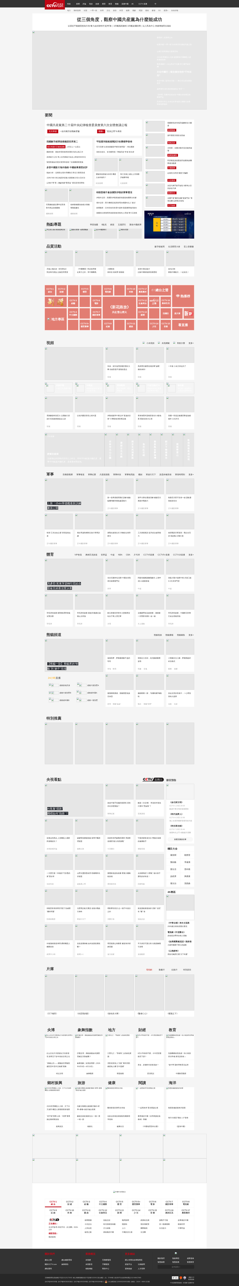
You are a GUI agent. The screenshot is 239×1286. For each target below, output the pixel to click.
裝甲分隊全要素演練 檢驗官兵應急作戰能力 (149, 499)
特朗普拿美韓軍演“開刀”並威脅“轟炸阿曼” (59, 910)
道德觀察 (141, 954)
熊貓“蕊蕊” (117, 704)
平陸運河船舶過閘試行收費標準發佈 (114, 141)
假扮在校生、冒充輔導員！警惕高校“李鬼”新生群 (115, 152)
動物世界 (181, 1224)
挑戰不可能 (163, 1220)
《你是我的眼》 (83, 1014)
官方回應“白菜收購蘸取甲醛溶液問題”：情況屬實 (115, 147)
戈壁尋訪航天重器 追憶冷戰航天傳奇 (88, 910)
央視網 (88, 1260)
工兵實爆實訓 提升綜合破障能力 (149, 534)
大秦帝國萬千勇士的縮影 (177, 945)
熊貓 (117, 4)
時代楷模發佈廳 (109, 1224)
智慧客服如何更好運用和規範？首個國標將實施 (65, 162)
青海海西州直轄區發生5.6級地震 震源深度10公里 (149, 417)
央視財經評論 (52, 849)
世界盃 (104, 555)
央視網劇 (165, 343)
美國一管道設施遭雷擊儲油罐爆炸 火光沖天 (179, 417)
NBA (120, 555)
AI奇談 (89, 385)
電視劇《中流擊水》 (176, 932)
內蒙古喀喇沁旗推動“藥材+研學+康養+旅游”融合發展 (88, 1107)
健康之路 (80, 849)
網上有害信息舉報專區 (133, 1260)
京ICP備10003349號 (81, 1282)
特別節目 (187, 970)
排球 (109, 589)
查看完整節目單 (180, 839)
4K (132, 4)
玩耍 (176, 704)
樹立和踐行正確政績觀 (56, 147)
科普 (121, 10)
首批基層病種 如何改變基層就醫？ (88, 945)
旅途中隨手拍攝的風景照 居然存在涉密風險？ (119, 804)
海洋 (172, 1083)
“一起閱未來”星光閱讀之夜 (148, 1108)
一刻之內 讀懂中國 (63, 388)
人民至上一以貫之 (73, 147)
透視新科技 (111, 884)
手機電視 (105, 1264)
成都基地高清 (65, 685)
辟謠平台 (128, 1264)
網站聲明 (48, 1269)
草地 (109, 669)
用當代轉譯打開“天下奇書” (178, 954)
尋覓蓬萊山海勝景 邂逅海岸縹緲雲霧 (119, 945)
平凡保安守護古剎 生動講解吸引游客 (149, 945)
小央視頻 (150, 343)
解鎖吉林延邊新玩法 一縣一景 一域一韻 (88, 1117)
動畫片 (162, 970)
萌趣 (139, 669)
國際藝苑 (144, 1228)
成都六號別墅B (65, 693)
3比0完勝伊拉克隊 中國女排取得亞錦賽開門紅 (119, 579)
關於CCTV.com (51, 1264)
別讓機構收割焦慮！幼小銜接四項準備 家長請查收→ (179, 1054)
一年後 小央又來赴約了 (177, 366)
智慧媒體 (161, 1262)
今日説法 (88, 1224)
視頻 (91, 4)
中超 (113, 555)
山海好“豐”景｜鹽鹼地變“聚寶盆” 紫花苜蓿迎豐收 (65, 183)
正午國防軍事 (52, 544)
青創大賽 (181, 343)
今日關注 (110, 849)
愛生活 (173, 869)
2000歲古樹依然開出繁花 (177, 926)
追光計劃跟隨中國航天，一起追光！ (178, 270)
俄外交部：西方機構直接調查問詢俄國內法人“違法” (116, 203)
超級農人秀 (81, 884)
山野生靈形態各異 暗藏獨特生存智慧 (88, 874)
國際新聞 (49, 214)
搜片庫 (177, 313)
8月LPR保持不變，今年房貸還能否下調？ (149, 1054)
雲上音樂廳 (189, 247)
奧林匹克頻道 (91, 555)
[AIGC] (167, 4)
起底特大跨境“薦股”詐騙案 (177, 173)
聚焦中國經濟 (135, 225)
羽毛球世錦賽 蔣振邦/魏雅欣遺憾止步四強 (89, 614)
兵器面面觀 (105, 474)
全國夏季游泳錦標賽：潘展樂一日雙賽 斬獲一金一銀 (149, 614)
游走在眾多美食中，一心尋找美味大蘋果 (179, 694)
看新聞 (173, 855)
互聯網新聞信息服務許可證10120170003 (58, 1278)
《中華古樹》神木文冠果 (178, 923)
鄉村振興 (77, 10)
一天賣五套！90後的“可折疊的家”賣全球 (58, 874)
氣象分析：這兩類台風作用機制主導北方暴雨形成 (66, 173)
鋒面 (112, 225)
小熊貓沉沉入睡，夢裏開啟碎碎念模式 (179, 659)
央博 (102, 10)
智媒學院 (175, 1258)
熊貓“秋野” (148, 704)
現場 (109, 377)
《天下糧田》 (52, 1014)
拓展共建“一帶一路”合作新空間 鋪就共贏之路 (174, 44)
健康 (127, 10)
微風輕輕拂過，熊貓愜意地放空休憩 (118, 694)
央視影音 (89, 1264)
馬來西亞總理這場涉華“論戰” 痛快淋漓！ (149, 367)
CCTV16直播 (179, 555)
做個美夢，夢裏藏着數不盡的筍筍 (118, 659)
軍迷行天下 (151, 474)
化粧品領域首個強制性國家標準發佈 (118, 1117)
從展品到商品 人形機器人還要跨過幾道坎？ (58, 839)
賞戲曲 (187, 883)
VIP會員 (78, 555)
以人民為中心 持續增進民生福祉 (157, 26)
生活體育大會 (174, 247)
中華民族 (181, 1228)
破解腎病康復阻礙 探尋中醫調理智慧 (88, 839)
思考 (109, 704)
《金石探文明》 (176, 802)
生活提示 (162, 1228)
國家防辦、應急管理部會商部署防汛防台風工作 (65, 152)
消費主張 (110, 919)
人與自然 (88, 1228)
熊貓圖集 (181, 635)
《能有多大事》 (113, 1014)
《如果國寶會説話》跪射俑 (179, 941)
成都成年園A (92, 693)
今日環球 (171, 180)
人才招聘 (141, 1269)
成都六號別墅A (93, 685)
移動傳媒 (89, 1269)
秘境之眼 (88, 1232)
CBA (128, 555)
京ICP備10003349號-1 (96, 1282)
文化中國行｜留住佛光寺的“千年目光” (171, 72)
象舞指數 (85, 1030)
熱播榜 (185, 296)
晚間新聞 (125, 1220)
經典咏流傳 (145, 1220)
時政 (69, 4)
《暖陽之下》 (173, 1014)
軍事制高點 (130, 474)
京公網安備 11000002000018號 (119, 1282)
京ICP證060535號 (51, 1282)
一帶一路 (93, 10)
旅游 (115, 10)
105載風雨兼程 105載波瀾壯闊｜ (128, 26)
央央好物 (174, 10)
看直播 (183, 325)
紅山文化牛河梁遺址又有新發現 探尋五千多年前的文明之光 (58, 1054)
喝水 (139, 704)
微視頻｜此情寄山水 (165, 38)
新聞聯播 (171, 130)
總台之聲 (48, 1260)
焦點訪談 (171, 143)
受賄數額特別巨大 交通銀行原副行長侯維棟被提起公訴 (58, 417)
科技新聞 (99, 183)
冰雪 (109, 624)
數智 (153, 10)
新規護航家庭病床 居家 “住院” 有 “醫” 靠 (149, 910)
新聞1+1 (80, 954)
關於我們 (161, 1258)
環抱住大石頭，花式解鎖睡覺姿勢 (149, 659)
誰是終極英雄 (165, 474)
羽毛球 (49, 624)
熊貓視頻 (158, 635)
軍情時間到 (180, 474)
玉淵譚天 (122, 225)
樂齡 (134, 10)
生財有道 (50, 884)
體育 (104, 4)
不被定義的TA (153, 385)
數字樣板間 (160, 247)
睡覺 (170, 669)
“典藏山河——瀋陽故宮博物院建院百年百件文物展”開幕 (58, 1064)
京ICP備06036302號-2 (65, 1282)
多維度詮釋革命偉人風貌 (177, 936)
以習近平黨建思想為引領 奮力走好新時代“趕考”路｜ (91, 26)
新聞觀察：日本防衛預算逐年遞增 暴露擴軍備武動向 (116, 208)
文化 (108, 10)
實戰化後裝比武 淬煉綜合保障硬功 (119, 534)
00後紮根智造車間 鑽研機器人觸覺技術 (58, 945)
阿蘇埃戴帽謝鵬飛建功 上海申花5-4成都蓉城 (149, 579)
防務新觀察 (68, 474)
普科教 (187, 869)
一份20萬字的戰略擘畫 (70, 131)
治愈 (170, 704)
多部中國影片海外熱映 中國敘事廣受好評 (67, 167)
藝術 (147, 10)
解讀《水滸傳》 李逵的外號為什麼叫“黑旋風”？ (149, 804)
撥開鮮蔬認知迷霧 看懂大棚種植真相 (119, 874)
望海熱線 (128, 1269)
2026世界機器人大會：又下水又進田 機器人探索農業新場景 (58, 1107)
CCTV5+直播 (164, 555)
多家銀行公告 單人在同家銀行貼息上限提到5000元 (66, 157)
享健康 (187, 862)
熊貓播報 (169, 635)
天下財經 (171, 205)
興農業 (187, 876)
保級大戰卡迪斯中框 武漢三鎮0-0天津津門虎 (179, 579)
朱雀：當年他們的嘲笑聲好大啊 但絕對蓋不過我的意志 (118, 367)
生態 (85, 10)
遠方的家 (110, 954)
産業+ (166, 10)
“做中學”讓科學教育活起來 (178, 1065)
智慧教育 (190, 1262)
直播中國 (124, 4)
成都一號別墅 (92, 700)
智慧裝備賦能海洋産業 (177, 1108)
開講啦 (124, 1224)
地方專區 (57, 319)
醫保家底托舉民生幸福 (116, 1108)
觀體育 (187, 855)
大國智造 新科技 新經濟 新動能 (115, 270)
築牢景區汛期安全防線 (176, 135)
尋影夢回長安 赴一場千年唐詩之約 (119, 910)
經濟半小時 (51, 954)
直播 (54, 678)
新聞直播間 (172, 155)
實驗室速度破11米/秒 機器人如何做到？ (106, 175)
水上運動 (141, 624)
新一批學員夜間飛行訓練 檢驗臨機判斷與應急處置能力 (119, 499)
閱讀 (140, 10)
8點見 (104, 225)
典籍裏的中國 (108, 1232)
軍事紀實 (92, 474)
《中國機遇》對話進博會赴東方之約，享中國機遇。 (87, 270)
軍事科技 (117, 474)
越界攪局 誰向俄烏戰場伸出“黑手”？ (171, 89)
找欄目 (166, 313)
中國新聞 (171, 168)
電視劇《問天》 (174, 914)
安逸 (145, 669)
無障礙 (177, 6)
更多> (191, 343)
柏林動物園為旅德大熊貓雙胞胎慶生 (80, 206)
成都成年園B (64, 700)
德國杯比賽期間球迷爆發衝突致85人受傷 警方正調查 (116, 213)
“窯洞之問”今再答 (114, 131)
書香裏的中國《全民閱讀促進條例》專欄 (149, 1117)
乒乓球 (137, 555)
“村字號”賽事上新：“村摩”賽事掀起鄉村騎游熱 (58, 1117)
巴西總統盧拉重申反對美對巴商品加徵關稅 (55, 206)
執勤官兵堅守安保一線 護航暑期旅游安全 (179, 499)
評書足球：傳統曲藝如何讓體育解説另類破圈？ (88, 1054)
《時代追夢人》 (176, 814)
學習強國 (94, 225)
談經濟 (173, 876)
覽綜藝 (173, 862)
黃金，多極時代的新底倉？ (148, 1065)
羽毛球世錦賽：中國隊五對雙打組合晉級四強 (179, 614)
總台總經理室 (66, 1260)
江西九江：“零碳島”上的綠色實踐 (119, 1054)
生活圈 (143, 1232)
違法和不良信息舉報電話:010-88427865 (127, 1278)
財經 (97, 4)
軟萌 (114, 669)
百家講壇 (141, 814)
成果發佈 (190, 1258)
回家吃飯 (141, 884)
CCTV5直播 (148, 555)
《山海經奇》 (173, 951)
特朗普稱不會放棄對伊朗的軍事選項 (114, 192)
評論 (84, 4)
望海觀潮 (121, 385)
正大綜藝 (106, 1228)
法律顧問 (141, 1264)
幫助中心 (105, 1269)
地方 (69, 10)
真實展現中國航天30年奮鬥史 (179, 917)
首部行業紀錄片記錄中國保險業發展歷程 (147, 270)
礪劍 (140, 474)
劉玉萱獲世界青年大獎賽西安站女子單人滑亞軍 (118, 614)
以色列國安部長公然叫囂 (86, 416)
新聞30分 (171, 193)
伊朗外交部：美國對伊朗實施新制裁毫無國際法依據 (116, 198)
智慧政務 (175, 1262)
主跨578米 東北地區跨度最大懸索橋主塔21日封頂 (66, 178)
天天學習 (53, 131)
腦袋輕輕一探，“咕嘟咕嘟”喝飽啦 (150, 694)
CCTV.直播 (143, 4)
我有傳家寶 (145, 1224)
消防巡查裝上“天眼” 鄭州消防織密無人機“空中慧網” (118, 1064)
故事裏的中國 (183, 1220)
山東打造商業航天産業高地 (167, 51)
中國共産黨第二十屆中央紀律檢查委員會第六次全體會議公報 (87, 125)
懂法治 (173, 883)
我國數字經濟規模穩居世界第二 (62, 141)
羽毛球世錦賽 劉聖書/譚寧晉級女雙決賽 (58, 614)
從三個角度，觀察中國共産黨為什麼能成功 (119, 19)
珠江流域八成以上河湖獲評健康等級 (129, 175)
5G (159, 10)
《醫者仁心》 (142, 1014)
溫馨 (176, 669)
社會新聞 (123, 183)
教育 (110, 4)
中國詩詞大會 (127, 1232)
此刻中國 (60, 385)
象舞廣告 (64, 1264)
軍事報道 (80, 474)
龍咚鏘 (181, 385)
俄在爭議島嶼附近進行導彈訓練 (88, 534)
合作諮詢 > (176, 1267)
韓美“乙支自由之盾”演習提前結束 (59, 534)
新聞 (78, 4)
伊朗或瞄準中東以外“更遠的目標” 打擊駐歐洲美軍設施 (119, 417)
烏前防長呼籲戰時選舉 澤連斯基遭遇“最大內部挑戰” (119, 839)
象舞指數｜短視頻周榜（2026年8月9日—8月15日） (88, 1064)
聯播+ (101, 131)
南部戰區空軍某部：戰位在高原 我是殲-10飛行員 (179, 534)
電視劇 (149, 970)
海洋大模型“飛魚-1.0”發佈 (178, 1118)
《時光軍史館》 (176, 826)
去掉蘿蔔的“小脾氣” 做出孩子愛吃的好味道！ (149, 874)
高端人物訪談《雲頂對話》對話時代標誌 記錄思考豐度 (57, 270)
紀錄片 (175, 970)
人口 (123, 1228)
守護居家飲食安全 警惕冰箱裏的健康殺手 (149, 839)
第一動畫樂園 (164, 1224)
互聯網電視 (106, 1260)
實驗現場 (141, 849)
